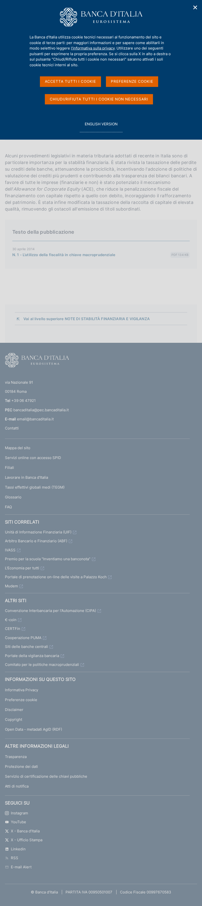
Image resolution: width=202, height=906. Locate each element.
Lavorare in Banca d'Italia (26, 477)
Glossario (13, 497)
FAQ (8, 507)
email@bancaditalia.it (35, 419)
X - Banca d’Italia (25, 831)
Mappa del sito (17, 447)
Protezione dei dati (21, 766)
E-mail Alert (21, 867)
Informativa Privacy (21, 690)
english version (101, 126)
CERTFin (12, 628)
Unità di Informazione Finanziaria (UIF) (38, 532)
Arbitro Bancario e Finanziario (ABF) (36, 541)
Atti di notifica (17, 786)
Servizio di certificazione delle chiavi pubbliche (46, 776)
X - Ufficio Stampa (26, 840)
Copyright (13, 719)
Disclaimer (14, 709)
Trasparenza (16, 756)
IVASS (10, 550)
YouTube (18, 822)
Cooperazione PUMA (23, 637)
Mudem (11, 586)
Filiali (9, 467)
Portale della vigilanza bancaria (32, 655)
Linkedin (18, 849)
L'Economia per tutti (22, 568)
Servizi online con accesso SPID (33, 457)
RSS (14, 858)
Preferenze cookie (21, 699)
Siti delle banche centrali (26, 646)
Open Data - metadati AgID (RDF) (33, 729)
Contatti (12, 428)
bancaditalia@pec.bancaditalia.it (41, 410)
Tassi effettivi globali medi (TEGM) (35, 487)
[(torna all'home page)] (37, 361)
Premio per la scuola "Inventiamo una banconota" (47, 559)
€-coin (11, 619)
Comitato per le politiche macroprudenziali (42, 664)
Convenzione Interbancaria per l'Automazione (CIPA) (50, 610)
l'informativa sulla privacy (93, 48)
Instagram (19, 813)
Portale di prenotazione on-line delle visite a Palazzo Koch (56, 577)
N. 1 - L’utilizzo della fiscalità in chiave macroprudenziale (63, 254)
